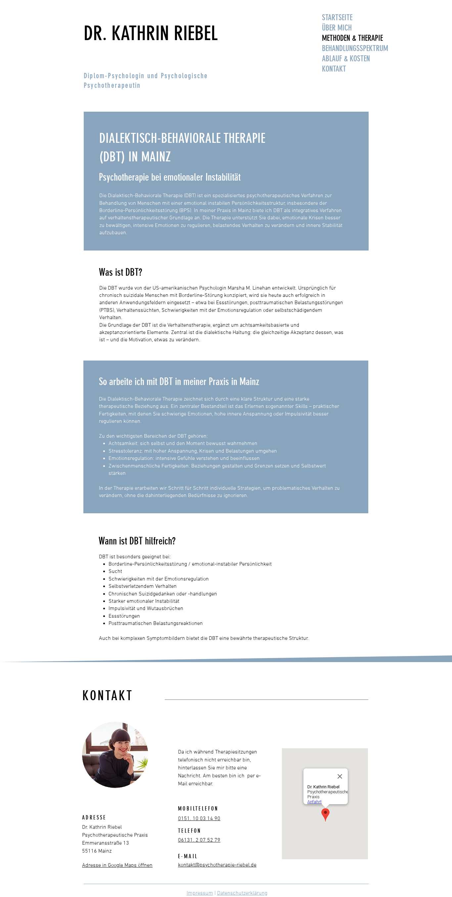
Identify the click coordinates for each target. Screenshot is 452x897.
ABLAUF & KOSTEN (346, 58)
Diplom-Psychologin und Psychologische (146, 75)
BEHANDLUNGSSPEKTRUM (354, 48)
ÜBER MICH (337, 27)
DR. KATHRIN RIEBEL (151, 33)
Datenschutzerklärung (242, 893)
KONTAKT (334, 69)
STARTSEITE (337, 17)
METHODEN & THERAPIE (352, 38)
